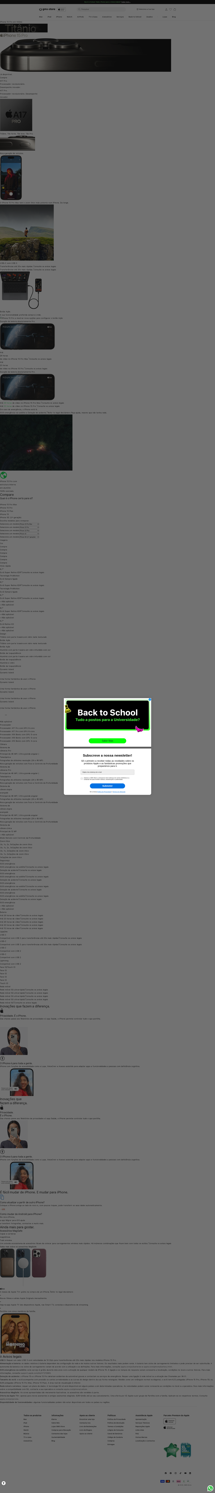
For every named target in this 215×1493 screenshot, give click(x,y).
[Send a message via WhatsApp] (210, 1488)
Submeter (107, 786)
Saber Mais (107, 741)
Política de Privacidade (104, 792)
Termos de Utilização (119, 792)
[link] (107, 716)
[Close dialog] (150, 699)
